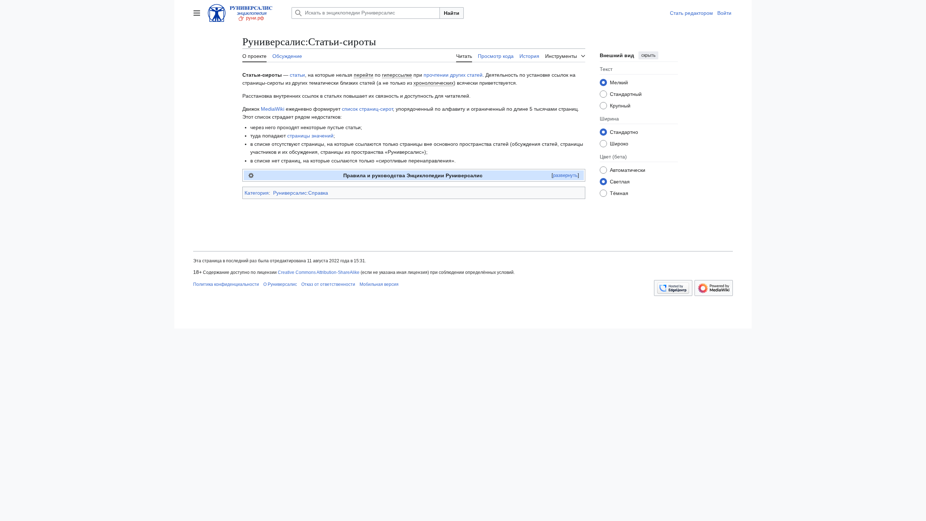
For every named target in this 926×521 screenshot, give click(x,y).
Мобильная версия (379, 284)
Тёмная (619, 193)
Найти (451, 13)
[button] (197, 13)
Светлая (620, 182)
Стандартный (626, 94)
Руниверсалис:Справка (300, 193)
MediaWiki (272, 109)
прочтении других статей (453, 75)
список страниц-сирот (367, 109)
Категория (257, 193)
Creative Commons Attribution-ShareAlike (319, 272)
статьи (297, 75)
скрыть (648, 55)
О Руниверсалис (280, 284)
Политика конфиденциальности (226, 284)
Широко (619, 144)
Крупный (620, 106)
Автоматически (627, 170)
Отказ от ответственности (328, 284)
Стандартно (624, 132)
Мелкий (619, 82)
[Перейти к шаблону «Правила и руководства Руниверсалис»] (251, 175)
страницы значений (310, 136)
